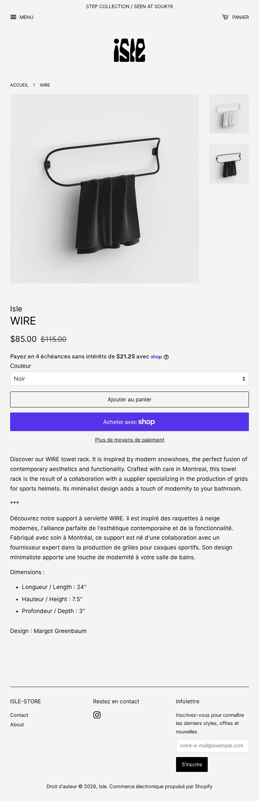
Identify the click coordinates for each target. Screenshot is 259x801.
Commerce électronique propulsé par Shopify (160, 786)
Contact (19, 715)
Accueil (19, 85)
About (17, 724)
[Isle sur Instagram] (96, 716)
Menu (25, 17)
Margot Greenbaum (60, 631)
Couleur (20, 365)
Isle (103, 786)
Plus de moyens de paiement (129, 440)
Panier (240, 17)
